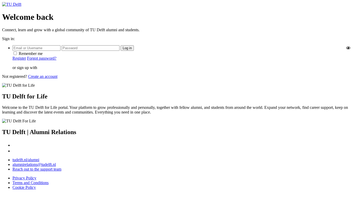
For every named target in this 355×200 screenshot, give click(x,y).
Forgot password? (41, 58)
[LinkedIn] (14, 151)
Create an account (42, 76)
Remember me (31, 53)
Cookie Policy (24, 187)
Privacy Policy (24, 178)
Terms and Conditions (30, 182)
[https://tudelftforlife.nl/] (11, 4)
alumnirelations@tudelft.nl (34, 164)
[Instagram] (15, 145)
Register (19, 58)
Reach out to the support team (36, 169)
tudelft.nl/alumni (25, 160)
